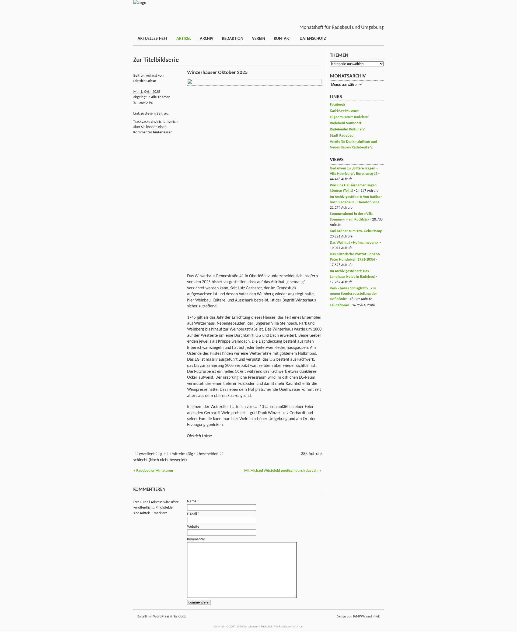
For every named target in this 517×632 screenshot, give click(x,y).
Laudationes (340, 305)
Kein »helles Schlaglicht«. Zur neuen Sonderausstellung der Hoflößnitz (353, 293)
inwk (376, 616)
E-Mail (192, 514)
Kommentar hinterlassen (153, 132)
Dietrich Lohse (144, 81)
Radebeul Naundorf (345, 123)
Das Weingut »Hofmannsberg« (354, 243)
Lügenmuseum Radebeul (349, 117)
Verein (258, 39)
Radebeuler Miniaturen (153, 471)
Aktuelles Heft (153, 39)
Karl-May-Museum (344, 111)
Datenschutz (313, 39)
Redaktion (232, 39)
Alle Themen (160, 97)
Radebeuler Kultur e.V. (347, 129)
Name (191, 501)
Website (193, 527)
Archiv (206, 39)
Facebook (337, 105)
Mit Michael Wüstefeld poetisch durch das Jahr (283, 471)
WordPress (161, 616)
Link (136, 114)
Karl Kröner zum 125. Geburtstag (356, 231)
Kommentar (196, 539)
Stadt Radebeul (342, 136)
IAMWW (359, 616)
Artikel (183, 39)
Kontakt (282, 39)
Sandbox (179, 616)
